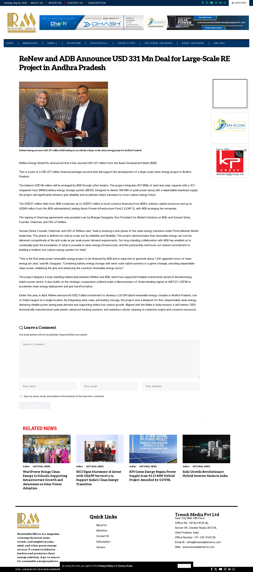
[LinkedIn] (220, 2)
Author (26, 466)
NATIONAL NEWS (41, 466)
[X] (206, 2)
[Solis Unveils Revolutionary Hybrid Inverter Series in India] (206, 449)
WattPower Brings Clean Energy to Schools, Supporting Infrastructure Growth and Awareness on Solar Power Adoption (45, 480)
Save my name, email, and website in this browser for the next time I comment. (64, 396)
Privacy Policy (105, 566)
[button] (184, 566)
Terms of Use (125, 566)
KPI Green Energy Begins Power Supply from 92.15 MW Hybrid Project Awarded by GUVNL (152, 476)
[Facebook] (202, 2)
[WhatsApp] (225, 2)
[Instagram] (216, 2)
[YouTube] (211, 2)
